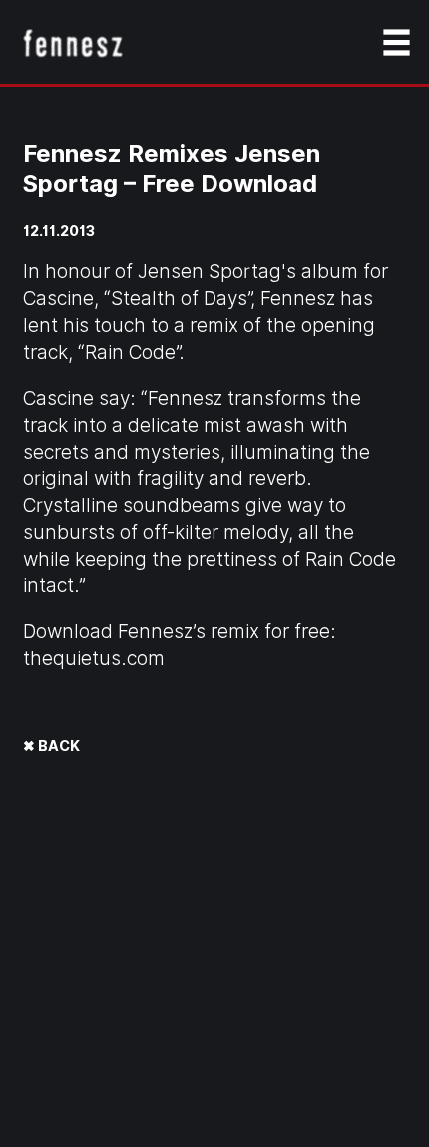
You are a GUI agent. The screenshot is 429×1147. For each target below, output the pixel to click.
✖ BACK (51, 745)
